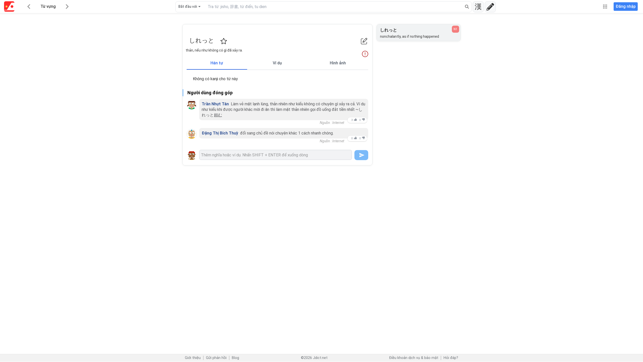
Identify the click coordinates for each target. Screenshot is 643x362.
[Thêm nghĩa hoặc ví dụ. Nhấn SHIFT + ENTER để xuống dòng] (275, 155)
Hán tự (216, 63)
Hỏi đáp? (451, 358)
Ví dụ (277, 63)
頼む (218, 115)
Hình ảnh (338, 63)
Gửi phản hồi (216, 358)
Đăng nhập (626, 6)
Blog (235, 358)
